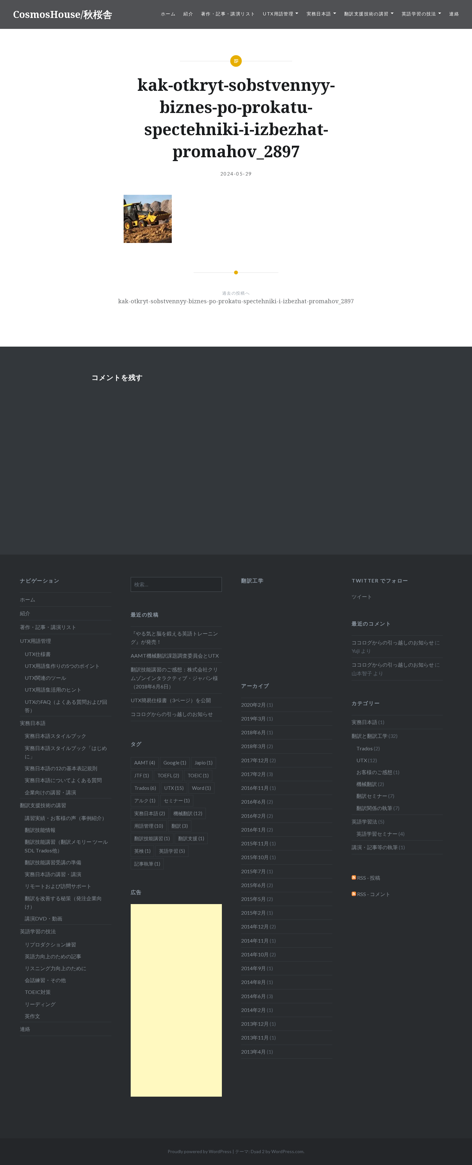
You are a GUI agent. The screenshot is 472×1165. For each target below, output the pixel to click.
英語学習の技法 (419, 13)
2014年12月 (255, 926)
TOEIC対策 (38, 992)
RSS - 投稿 (368, 878)
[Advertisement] (176, 1000)
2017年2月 (253, 774)
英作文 (32, 1016)
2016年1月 (253, 829)
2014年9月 (253, 968)
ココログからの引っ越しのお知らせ (172, 714)
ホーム (168, 13)
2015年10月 (255, 857)
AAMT (144, 762)
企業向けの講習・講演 (50, 792)
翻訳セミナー (371, 796)
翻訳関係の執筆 (374, 808)
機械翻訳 (366, 784)
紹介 (188, 13)
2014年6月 (253, 996)
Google (174, 762)
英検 (142, 851)
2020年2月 (253, 705)
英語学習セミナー (377, 834)
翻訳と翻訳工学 (370, 736)
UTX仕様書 (38, 654)
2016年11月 (255, 788)
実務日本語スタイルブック (55, 736)
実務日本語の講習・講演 (53, 874)
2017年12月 (255, 760)
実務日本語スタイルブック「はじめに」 (66, 752)
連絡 (454, 13)
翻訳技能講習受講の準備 (53, 862)
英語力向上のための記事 (53, 956)
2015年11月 (255, 843)
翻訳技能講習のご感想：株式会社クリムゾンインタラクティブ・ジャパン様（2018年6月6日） (174, 677)
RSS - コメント (373, 894)
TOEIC (198, 775)
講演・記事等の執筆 (375, 847)
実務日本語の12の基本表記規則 (61, 768)
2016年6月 (253, 801)
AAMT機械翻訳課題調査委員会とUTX (175, 655)
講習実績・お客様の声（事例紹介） (66, 818)
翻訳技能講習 (152, 838)
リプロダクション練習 (50, 944)
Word (201, 788)
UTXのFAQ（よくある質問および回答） (66, 706)
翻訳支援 (191, 838)
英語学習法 (364, 821)
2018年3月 (253, 746)
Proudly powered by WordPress (200, 1151)
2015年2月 (253, 913)
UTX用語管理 (278, 13)
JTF (141, 775)
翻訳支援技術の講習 (366, 13)
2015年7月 (253, 871)
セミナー (177, 800)
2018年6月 (253, 732)
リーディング (40, 1004)
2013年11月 (255, 1037)
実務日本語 (319, 13)
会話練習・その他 (45, 980)
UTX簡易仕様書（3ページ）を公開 (171, 700)
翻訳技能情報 (40, 830)
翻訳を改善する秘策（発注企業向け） (63, 902)
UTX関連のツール (45, 678)
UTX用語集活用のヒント (53, 689)
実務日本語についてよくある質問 (63, 780)
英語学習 (172, 851)
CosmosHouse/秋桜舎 (62, 14)
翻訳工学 (252, 580)
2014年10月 (255, 954)
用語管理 (148, 826)
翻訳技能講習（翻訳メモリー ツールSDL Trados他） (66, 846)
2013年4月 (253, 1051)
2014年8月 (253, 982)
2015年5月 (253, 899)
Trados (364, 748)
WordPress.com (287, 1151)
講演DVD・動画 (43, 918)
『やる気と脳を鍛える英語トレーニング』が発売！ (174, 637)
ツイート (362, 596)
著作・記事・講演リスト (228, 13)
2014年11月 (255, 940)
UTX (361, 760)
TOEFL (168, 775)
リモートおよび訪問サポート (58, 886)
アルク (144, 800)
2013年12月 (255, 1024)
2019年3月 (253, 718)
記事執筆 (147, 864)
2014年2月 (253, 1010)
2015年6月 (253, 885)
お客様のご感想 (374, 772)
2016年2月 (253, 816)
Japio (204, 762)
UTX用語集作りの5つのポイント (62, 666)
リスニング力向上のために (55, 968)
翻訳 (179, 826)
